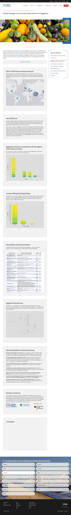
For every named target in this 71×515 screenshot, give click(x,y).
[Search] (67, 1)
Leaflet (33, 105)
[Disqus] (25, 436)
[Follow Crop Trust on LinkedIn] (62, 507)
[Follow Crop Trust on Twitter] (60, 507)
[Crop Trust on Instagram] (67, 507)
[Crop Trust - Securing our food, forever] (7, 5)
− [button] (7, 82)
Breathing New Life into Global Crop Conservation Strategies (28, 461)
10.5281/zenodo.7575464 (20, 52)
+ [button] (7, 80)
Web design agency (60, 511)
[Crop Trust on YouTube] (65, 507)
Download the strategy (25, 61)
